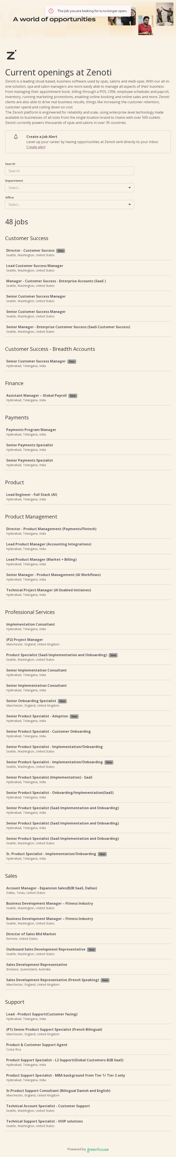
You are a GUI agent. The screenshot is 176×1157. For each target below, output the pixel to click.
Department (14, 181)
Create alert (36, 147)
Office (9, 197)
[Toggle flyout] (129, 187)
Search (10, 164)
